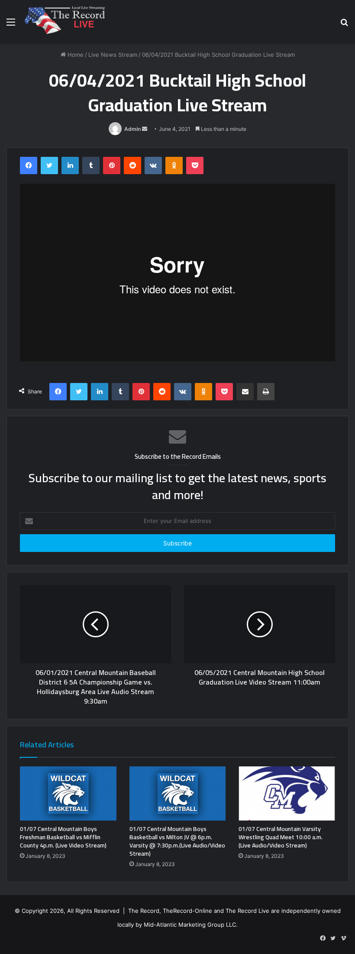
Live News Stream (112, 54)
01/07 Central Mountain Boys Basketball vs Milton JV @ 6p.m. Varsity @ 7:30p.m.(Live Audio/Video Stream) (177, 841)
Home (75, 54)
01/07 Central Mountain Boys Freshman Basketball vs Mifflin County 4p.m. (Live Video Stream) (63, 837)
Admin (132, 129)
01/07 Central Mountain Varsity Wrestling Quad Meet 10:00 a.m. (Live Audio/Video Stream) (281, 837)
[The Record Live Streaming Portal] (64, 22)
